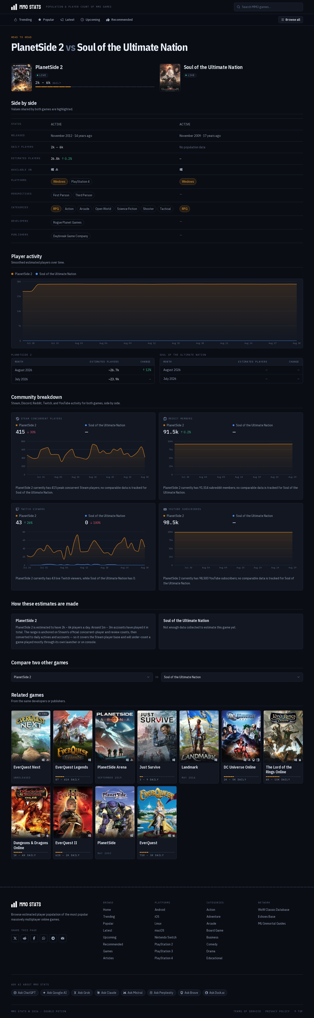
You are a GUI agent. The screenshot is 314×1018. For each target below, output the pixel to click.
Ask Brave (191, 993)
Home (107, 910)
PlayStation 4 (80, 182)
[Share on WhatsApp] (43, 938)
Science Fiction (127, 209)
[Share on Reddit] (24, 938)
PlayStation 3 (164, 951)
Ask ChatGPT (27, 993)
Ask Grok (84, 993)
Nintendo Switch (166, 937)
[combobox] (82, 677)
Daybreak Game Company (70, 236)
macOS (159, 930)
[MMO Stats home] (26, 7)
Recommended (122, 20)
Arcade (84, 209)
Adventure (214, 917)
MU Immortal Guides (272, 923)
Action (69, 209)
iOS (157, 917)
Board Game (215, 930)
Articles (108, 958)
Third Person (83, 195)
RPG (56, 209)
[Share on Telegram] (53, 938)
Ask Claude (108, 993)
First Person (61, 195)
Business (212, 937)
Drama (211, 951)
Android (160, 910)
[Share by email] (62, 938)
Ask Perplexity (163, 993)
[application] (157, 313)
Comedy (212, 944)
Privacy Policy (277, 1011)
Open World (103, 209)
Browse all (293, 20)
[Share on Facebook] (34, 938)
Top (300, 1011)
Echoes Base (266, 917)
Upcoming (93, 20)
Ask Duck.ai (216, 993)
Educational (214, 958)
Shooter (148, 209)
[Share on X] (15, 938)
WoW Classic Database (273, 910)
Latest (69, 20)
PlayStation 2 (164, 944)
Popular (48, 20)
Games (108, 951)
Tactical (165, 209)
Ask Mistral (135, 993)
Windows (59, 182)
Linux (158, 923)
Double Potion (55, 1011)
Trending (25, 20)
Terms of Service (247, 1011)
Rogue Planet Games (67, 222)
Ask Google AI (57, 993)
